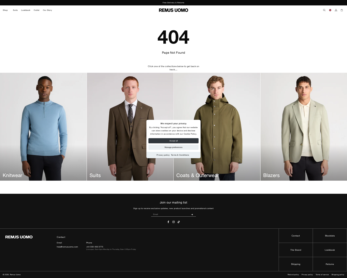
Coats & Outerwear (197, 175)
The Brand (295, 250)
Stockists (330, 235)
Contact (296, 235)
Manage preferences (173, 147)
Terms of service (322, 275)
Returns (330, 264)
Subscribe (193, 214)
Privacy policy (163, 155)
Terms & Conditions (180, 155)
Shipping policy (338, 275)
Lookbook (330, 250)
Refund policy (293, 275)
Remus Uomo (15, 275)
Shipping (295, 264)
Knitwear (12, 175)
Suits (95, 175)
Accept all (173, 141)
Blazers (271, 175)
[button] (6, 10)
